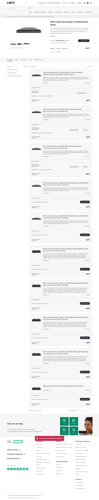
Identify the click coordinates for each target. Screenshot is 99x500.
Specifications (64, 48)
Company (72, 3)
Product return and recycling (64, 447)
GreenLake (41, 3)
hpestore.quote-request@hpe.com (33, 431)
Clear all (25, 66)
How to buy (74, 432)
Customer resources (83, 441)
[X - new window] (11, 469)
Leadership (39, 471)
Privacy (9, 497)
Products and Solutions (53, 3)
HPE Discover (59, 467)
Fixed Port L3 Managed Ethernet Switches (29, 16)
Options (85, 130)
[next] (91, 410)
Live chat (64, 423)
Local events (59, 470)
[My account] (91, 3)
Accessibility (39, 447)
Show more (52, 36)
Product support (74, 423)
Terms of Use (15, 497)
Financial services (80, 459)
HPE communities (80, 462)
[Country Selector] (88, 3)
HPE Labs (38, 456)
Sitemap (35, 497)
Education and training (82, 450)
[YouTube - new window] (24, 469)
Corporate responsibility (43, 453)
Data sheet (58, 48)
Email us (64, 432)
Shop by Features (12, 72)
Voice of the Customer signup (82, 473)
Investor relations (41, 468)
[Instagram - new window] (14, 469)
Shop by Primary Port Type (14, 75)
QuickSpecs (52, 48)
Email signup (79, 453)
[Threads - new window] (18, 469)
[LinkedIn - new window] (8, 469)
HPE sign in (79, 468)
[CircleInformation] (38, 92)
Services (65, 3)
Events (58, 464)
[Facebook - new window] (21, 469)
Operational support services (64, 444)
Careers (38, 450)
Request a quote (81, 93)
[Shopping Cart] (84, 3)
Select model (84, 40)
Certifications (79, 482)
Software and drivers (61, 453)
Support (79, 3)
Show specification (35, 87)
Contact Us (79, 444)
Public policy (39, 474)
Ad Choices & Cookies (25, 497)
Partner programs (80, 488)
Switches (19, 16)
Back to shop (9, 16)
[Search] (29, 8)
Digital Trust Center (81, 447)
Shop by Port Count (12, 69)
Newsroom (59, 473)
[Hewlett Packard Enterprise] (11, 3)
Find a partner (79, 485)
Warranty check (60, 456)
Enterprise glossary (81, 456)
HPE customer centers (82, 465)
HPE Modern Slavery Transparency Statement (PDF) (43, 462)
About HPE (39, 444)
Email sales (12, 458)
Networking (15, 16)
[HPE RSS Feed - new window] (27, 469)
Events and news (62, 461)
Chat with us (58, 52)
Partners (79, 479)
